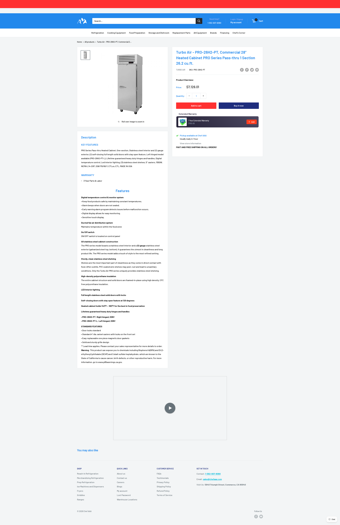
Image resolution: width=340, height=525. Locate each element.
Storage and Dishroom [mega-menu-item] (158, 32)
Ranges (80, 499)
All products (89, 42)
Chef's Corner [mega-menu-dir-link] (239, 32)
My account (235, 22)
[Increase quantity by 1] (203, 96)
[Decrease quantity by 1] (189, 96)
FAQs (159, 473)
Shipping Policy (164, 486)
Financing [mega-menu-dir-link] (224, 32)
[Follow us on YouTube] (261, 516)
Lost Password (124, 495)
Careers (120, 482)
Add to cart (196, 105)
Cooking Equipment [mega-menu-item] (116, 32)
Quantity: (180, 96)
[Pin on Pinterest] (247, 70)
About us (121, 473)
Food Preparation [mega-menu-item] (137, 32)
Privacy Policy (163, 482)
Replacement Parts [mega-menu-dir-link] (181, 32)
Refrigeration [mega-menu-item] (97, 32)
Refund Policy (163, 491)
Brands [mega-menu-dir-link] (213, 32)
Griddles (81, 495)
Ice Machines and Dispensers (90, 486)
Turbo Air (180, 70)
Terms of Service (164, 495)
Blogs (119, 486)
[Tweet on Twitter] (252, 70)
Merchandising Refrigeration (90, 478)
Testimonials (163, 478)
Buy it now (239, 105)
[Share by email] (257, 70)
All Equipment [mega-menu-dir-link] (200, 32)
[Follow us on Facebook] (256, 516)
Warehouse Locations (127, 499)
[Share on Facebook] (242, 70)
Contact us (122, 478)
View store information (190, 143)
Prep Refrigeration (85, 482)
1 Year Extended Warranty (198, 120)
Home (79, 42)
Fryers (80, 491)
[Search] (199, 21)
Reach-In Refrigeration (87, 473)
